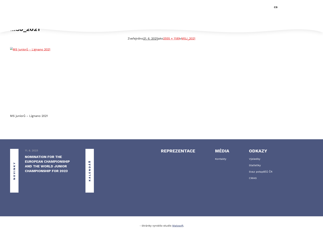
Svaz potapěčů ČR (260, 171)
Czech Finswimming (31, 12)
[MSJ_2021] (161, 80)
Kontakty (220, 158)
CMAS (253, 178)
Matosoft (177, 225)
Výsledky (254, 158)
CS (276, 7)
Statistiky (255, 165)
